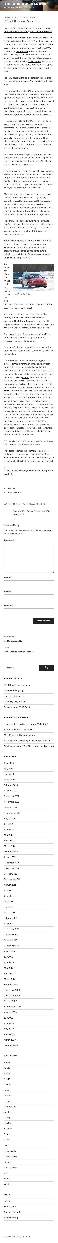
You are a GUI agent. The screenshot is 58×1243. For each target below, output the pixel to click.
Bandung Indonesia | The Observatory (22, 746)
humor (7, 1090)
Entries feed (10, 1206)
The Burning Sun (27, 735)
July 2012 (8, 824)
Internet (8, 1095)
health (7, 1079)
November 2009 (12, 995)
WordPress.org (11, 1217)
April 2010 (9, 973)
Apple (7, 1062)
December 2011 (11, 863)
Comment (9, 540)
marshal (41, 394)
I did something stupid (14, 690)
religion (7, 1123)
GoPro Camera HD (26, 317)
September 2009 (12, 1007)
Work (6, 1178)
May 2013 (8, 768)
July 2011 (8, 890)
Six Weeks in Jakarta (23, 729)
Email (7, 591)
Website (8, 605)
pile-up (25, 377)
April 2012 (9, 840)
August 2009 (10, 1012)
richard (31, 17)
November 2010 (11, 934)
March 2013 (9, 779)
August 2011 (10, 885)
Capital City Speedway (41, 31)
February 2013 (11, 785)
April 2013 (9, 774)
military (7, 1101)
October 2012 (10, 807)
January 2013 (10, 791)
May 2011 (8, 901)
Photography (10, 1106)
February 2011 (10, 918)
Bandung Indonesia (40, 740)
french (7, 1073)
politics (7, 1112)
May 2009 (9, 1029)
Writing (7, 1184)
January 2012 (10, 857)
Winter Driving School (14, 54)
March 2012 (9, 846)
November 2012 (11, 802)
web (6, 1173)
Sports (7, 1140)
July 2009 (8, 1018)
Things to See (10, 1156)
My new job (48, 746)
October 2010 (10, 940)
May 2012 (8, 835)
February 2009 (11, 1045)
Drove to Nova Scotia (14, 696)
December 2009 (12, 990)
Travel (7, 1162)
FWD (49, 194)
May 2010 (8, 968)
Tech (6, 1145)
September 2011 (12, 879)
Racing (11, 488)
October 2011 (10, 874)
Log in (7, 1201)
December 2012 (11, 796)
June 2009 (9, 1023)
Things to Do (10, 1151)
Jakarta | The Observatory (16, 740)
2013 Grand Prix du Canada (17, 685)
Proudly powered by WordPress (17, 1236)
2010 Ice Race (34, 61)
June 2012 (9, 829)
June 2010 (9, 962)
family (7, 1068)
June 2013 (9, 763)
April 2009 (9, 1034)
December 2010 (11, 929)
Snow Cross (22, 51)
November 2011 (11, 868)
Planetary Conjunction (14, 701)
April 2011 (8, 907)
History (7, 1084)
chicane (43, 171)
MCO (48, 28)
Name (7, 578)
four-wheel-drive (25, 141)
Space (7, 1134)
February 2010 (11, 984)
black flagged (38, 360)
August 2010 (10, 951)
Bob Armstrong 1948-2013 (17, 707)
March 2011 (9, 912)
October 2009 (11, 1001)
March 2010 (9, 979)
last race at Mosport (29, 324)
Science (8, 1129)
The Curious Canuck (25, 4)
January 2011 (10, 924)
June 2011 (8, 896)
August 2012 (10, 818)
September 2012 (12, 813)
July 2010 (8, 957)
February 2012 (11, 851)
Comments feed (12, 1212)
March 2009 (10, 1040)
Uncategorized (11, 1167)
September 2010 (12, 946)
